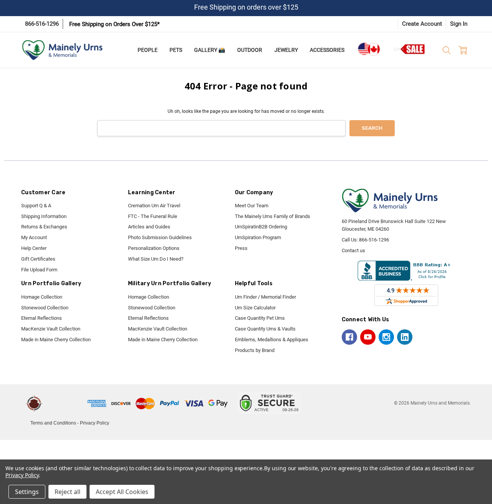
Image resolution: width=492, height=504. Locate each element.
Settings (27, 491)
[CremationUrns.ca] (368, 49)
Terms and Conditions (53, 423)
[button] (66, 403)
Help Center (34, 248)
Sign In (458, 23)
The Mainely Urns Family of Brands (272, 216)
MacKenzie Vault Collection (50, 329)
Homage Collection (41, 297)
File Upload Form (39, 270)
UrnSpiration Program (258, 237)
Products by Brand (254, 350)
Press (241, 248)
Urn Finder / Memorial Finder (265, 297)
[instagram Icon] (386, 337)
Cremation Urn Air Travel (154, 205)
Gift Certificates (38, 259)
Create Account (422, 23)
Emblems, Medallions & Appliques (271, 339)
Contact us (353, 250)
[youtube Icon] (368, 337)
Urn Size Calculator (255, 308)
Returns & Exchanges (44, 227)
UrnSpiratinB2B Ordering (261, 227)
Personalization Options (154, 248)
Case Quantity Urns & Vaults (265, 329)
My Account (34, 237)
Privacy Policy (94, 423)
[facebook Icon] (349, 337)
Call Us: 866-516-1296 (365, 240)
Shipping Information (43, 216)
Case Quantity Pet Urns (260, 318)
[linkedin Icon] (404, 337)
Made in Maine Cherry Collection (56, 339)
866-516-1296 (42, 23)
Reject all (67, 491)
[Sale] (409, 49)
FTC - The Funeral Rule (152, 216)
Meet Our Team (251, 205)
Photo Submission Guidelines (160, 237)
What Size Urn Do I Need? (155, 259)
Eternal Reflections (41, 318)
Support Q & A (36, 205)
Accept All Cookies (122, 491)
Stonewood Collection (44, 308)
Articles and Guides (149, 227)
